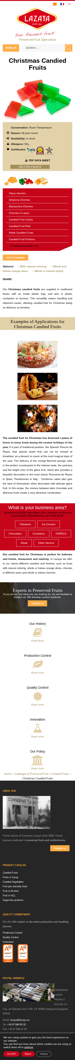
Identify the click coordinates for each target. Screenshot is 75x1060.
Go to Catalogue (15, 257)
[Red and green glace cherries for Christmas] (26, 180)
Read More (37, 640)
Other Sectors (46, 542)
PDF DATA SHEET (39, 160)
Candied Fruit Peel (19, 226)
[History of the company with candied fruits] (38, 631)
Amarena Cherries (19, 199)
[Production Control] (38, 663)
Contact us (37, 603)
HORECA (61, 533)
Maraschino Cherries (21, 206)
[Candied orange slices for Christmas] (11, 180)
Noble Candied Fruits (21, 232)
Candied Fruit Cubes (21, 219)
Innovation (37, 719)
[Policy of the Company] (37, 759)
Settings (44, 1054)
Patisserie (25, 524)
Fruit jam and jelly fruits (15, 886)
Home (7, 773)
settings (28, 1047)
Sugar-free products (13, 900)
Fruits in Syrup (10, 877)
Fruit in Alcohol (10, 891)
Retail (24, 542)
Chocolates (15, 533)
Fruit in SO (9, 895)
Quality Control (37, 687)
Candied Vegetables (13, 881)
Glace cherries (17, 193)
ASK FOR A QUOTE (30, 166)
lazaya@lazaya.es (20, 1020)
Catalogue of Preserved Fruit (31, 773)
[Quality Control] (38, 695)
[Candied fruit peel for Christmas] (41, 180)
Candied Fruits (60, 773)
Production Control (37, 655)
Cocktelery (39, 533)
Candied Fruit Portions (22, 239)
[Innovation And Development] (38, 727)
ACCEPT (11, 1054)
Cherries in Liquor (19, 212)
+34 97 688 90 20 (16, 1024)
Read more (37, 672)
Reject (28, 1054)
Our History (37, 624)
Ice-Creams (48, 524)
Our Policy (37, 751)
